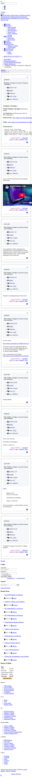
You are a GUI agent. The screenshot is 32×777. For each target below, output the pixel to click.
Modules (21, 139)
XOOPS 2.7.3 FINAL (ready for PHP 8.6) (14, 601)
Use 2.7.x (12, 139)
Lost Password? (20, 578)
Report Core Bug (8, 749)
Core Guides (7, 703)
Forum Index (6, 15)
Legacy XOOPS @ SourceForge (13, 732)
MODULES (9, 44)
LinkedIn (6, 757)
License (10, 35)
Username (3, 567)
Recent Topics (11, 39)
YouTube (6, 760)
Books (6, 700)
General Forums (14, 15)
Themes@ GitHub (9, 714)
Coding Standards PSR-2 (11, 733)
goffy (15, 598)
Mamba (11, 90)
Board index (7, 59)
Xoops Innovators (9, 690)
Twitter (6, 763)
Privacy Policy (13, 769)
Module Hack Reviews (18, 18)
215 (14, 240)
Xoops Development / (10, 61)
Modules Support (5, 17)
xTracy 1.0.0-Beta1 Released (12, 649)
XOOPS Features (12, 30)
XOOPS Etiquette (9, 693)
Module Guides (8, 704)
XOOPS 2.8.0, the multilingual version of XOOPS (17, 656)
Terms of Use (4, 769)
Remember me (6, 575)
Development (23, 17)
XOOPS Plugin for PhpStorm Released (14, 622)
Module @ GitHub (13, 46)
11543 (14, 96)
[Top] (27, 142)
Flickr (5, 759)
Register (10, 53)
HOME (8, 24)
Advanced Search (5, 588)
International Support (6, 18)
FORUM (8, 36)
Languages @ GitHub (10, 716)
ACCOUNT (9, 50)
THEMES (8, 43)
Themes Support (14, 17)
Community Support (24, 15)
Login (9, 52)
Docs (17, 139)
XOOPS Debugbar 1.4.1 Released (13, 636)
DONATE (25, 138)
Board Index (11, 38)
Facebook (6, 756)
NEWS (7, 41)
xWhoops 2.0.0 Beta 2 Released (12, 643)
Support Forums (8, 717)
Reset (9, 576)
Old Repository (12, 47)
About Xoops (7, 685)
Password (3, 571)
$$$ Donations (8, 740)
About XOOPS (12, 27)
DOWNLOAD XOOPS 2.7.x (13, 56)
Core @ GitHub (8, 726)
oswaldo (11, 235)
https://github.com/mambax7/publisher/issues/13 (16, 343)
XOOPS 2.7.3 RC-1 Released (12, 629)
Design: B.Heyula (16, 774)
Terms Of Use (11, 32)
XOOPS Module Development (12, 62)
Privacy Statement (12, 33)
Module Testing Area (9, 64)
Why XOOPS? (12, 29)
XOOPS (7, 26)
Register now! (11, 578)
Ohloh (6, 762)
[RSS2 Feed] (11, 771)
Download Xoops (9, 711)
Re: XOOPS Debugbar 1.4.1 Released (14, 595)
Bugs (26, 139)
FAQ (5, 701)
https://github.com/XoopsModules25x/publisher (16, 356)
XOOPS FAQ (9, 49)
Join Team (7, 741)
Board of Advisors (9, 689)
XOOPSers (7, 692)
